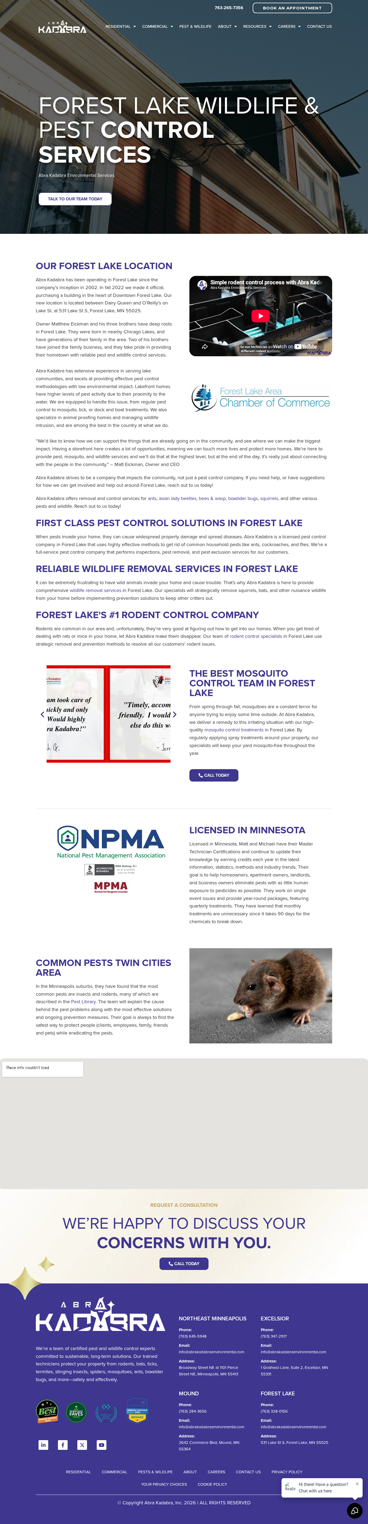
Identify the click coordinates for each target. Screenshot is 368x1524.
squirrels (269, 498)
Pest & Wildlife (195, 26)
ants (152, 498)
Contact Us (319, 26)
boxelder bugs (243, 498)
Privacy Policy (287, 1472)
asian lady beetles (177, 498)
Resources (254, 26)
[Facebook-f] (63, 1445)
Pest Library (83, 1001)
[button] (42, 714)
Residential (118, 26)
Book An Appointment (292, 8)
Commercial (155, 26)
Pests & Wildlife (155, 1472)
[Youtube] (101, 1445)
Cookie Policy (212, 1484)
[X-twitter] (82, 1445)
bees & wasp (212, 498)
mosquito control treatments (233, 729)
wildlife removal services (95, 590)
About (225, 26)
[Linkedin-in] (43, 1445)
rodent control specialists (256, 636)
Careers (287, 26)
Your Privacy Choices (164, 1484)
